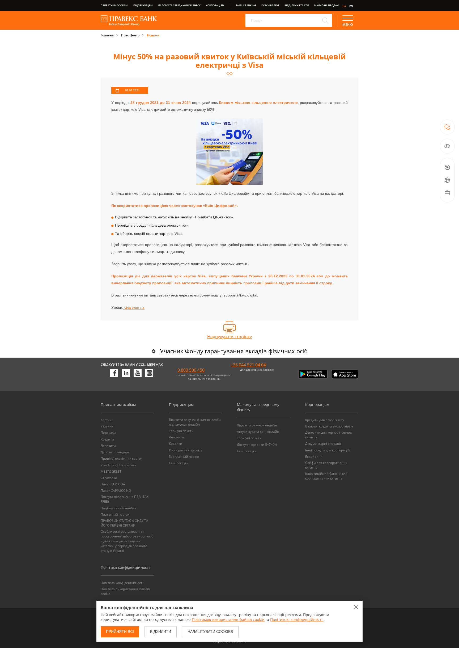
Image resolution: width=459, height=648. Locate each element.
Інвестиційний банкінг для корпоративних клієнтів (326, 476)
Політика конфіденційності (122, 583)
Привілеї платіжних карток (121, 458)
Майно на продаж (326, 5)
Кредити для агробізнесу (324, 420)
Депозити (108, 445)
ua (344, 6)
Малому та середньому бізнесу (179, 5)
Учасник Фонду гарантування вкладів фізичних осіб (234, 351)
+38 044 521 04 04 (248, 365)
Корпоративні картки (185, 450)
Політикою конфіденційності (297, 619)
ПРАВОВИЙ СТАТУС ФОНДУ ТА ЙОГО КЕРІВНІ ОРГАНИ (124, 523)
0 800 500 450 (191, 370)
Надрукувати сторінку (229, 337)
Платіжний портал (115, 514)
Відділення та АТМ (296, 5)
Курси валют (270, 5)
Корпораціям (215, 5)
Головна (107, 35)
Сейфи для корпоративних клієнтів (326, 465)
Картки (106, 420)
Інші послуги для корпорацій (327, 450)
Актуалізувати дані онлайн (258, 431)
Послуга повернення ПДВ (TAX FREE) (124, 499)
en (351, 6)
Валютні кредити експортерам (329, 426)
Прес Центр (130, 35)
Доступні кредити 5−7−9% (257, 444)
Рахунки (107, 426)
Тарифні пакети (181, 431)
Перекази (108, 432)
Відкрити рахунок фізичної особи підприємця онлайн (195, 422)
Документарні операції (323, 443)
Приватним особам (114, 5)
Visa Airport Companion (118, 465)
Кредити (107, 439)
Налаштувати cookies (210, 631)
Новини (153, 35)
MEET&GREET (111, 471)
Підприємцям (142, 5)
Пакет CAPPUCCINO (116, 490)
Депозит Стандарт (115, 452)
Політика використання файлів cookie (125, 591)
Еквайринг (313, 456)
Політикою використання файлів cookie (228, 619)
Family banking (246, 5)
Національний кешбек (118, 508)
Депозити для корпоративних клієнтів (328, 434)
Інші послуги (179, 463)
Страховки (109, 478)
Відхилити (160, 631)
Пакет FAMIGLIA (113, 484)
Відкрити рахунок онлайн (257, 425)
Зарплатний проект (184, 456)
